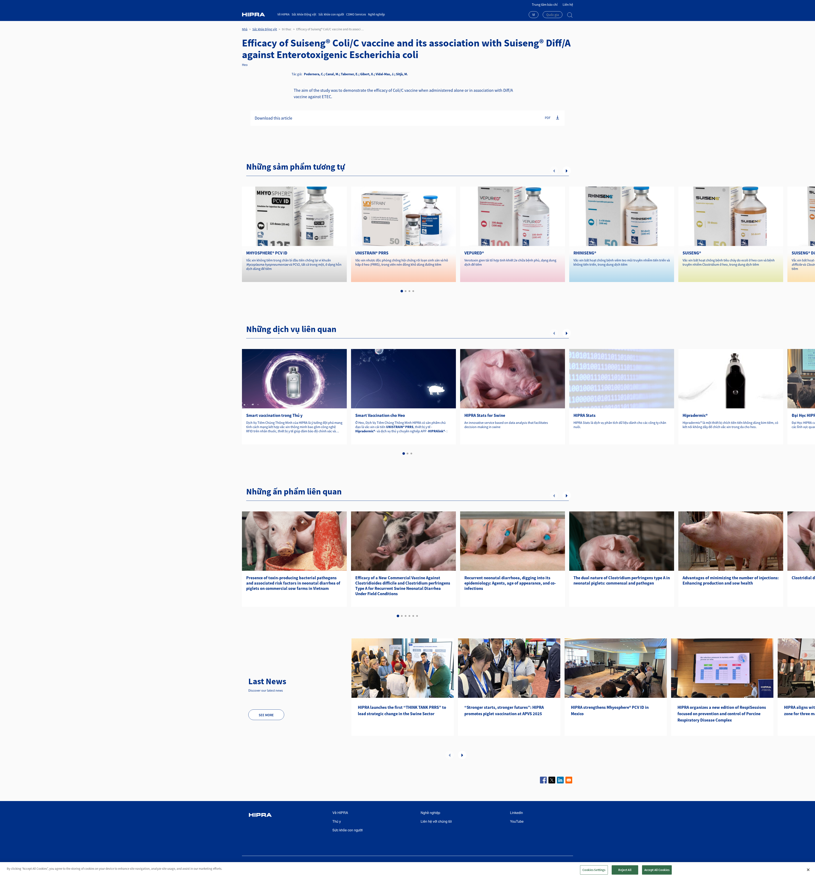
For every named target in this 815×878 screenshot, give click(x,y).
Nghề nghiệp (376, 14)
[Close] (808, 869)
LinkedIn (516, 812)
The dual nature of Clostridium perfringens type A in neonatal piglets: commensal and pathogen (621, 580)
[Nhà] (258, 14)
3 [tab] (409, 291)
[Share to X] (551, 780)
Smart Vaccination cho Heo (380, 415)
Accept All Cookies (657, 870)
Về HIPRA (283, 14)
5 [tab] (413, 616)
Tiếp (566, 170)
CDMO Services (356, 14)
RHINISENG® (584, 252)
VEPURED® (474, 252)
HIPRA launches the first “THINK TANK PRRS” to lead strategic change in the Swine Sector (402, 710)
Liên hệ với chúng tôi (436, 821)
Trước (554, 170)
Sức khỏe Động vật (304, 14)
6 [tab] (417, 616)
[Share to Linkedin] (560, 780)
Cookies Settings (593, 870)
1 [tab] (401, 291)
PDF (548, 117)
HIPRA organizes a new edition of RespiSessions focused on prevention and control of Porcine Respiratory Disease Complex (721, 714)
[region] (407, 870)
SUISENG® (692, 252)
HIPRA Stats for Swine (484, 415)
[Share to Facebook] (543, 780)
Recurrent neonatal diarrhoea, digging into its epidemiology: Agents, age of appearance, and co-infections (510, 583)
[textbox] (552, 14)
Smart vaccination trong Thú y (274, 415)
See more (266, 715)
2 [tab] (405, 291)
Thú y (336, 821)
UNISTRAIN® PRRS (371, 252)
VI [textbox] (533, 15)
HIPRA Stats (584, 415)
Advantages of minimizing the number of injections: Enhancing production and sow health (731, 580)
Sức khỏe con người (331, 14)
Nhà (244, 29)
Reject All (624, 870)
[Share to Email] (568, 780)
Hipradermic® (695, 415)
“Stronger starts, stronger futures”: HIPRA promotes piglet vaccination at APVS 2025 (504, 710)
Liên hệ (568, 4)
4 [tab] (413, 291)
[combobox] (533, 15)
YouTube (517, 821)
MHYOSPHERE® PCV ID (266, 252)
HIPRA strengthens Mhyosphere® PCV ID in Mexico (610, 710)
